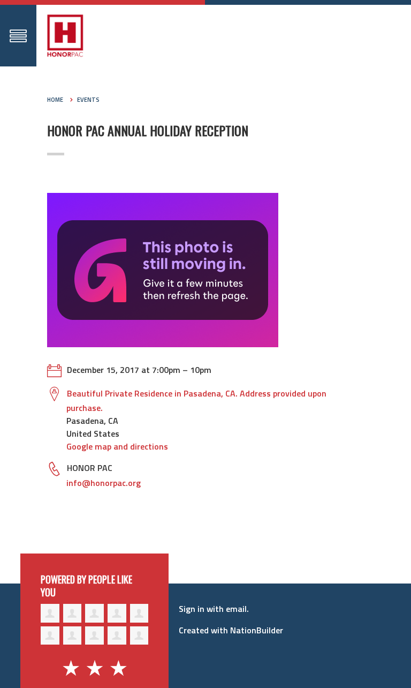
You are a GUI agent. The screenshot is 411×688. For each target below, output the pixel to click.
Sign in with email (213, 608)
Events (88, 99)
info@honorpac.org (103, 482)
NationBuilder (256, 630)
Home (55, 99)
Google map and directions (117, 446)
